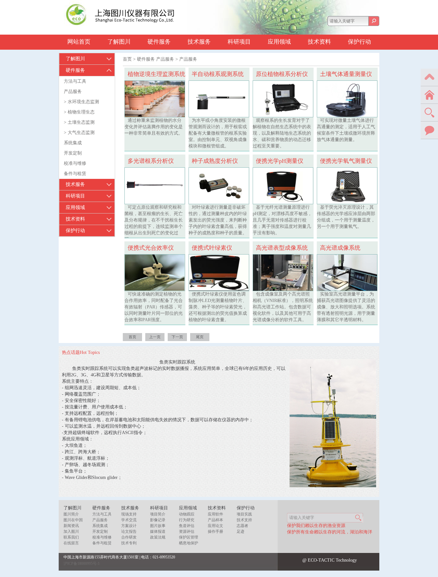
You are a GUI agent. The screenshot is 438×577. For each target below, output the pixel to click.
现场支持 (129, 514)
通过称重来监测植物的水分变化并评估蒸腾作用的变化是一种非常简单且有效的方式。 (153, 127)
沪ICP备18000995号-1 (81, 563)
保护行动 (359, 41)
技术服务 (199, 41)
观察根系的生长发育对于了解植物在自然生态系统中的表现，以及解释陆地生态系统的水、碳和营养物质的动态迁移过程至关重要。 (282, 133)
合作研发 (129, 537)
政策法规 (157, 537)
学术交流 (129, 520)
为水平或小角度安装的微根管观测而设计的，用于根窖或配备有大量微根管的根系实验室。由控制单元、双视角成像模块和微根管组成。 (218, 133)
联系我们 (71, 537)
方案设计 (129, 525)
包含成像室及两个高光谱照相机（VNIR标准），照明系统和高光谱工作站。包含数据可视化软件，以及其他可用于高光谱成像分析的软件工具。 (283, 307)
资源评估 (186, 531)
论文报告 (129, 531)
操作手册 (215, 531)
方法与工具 (75, 81)
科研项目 (239, 41)
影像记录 (157, 520)
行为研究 (186, 520)
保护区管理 (188, 537)
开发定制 (73, 153)
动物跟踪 (186, 514)
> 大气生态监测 (79, 132)
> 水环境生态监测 (81, 101)
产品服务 (73, 91)
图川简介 (71, 514)
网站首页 (78, 41)
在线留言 (71, 543)
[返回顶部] (429, 77)
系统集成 (73, 142)
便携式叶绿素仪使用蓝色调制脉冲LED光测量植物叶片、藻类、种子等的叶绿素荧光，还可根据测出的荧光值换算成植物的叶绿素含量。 (218, 307)
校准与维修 (75, 163)
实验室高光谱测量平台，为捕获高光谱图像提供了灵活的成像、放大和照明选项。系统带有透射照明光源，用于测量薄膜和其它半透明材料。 (346, 307)
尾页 (200, 337)
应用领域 (279, 41)
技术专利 (129, 543)
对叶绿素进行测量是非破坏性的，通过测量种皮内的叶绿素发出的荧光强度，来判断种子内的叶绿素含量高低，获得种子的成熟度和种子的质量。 (218, 220)
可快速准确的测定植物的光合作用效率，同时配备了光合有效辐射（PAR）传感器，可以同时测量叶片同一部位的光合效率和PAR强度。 (153, 307)
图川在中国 (73, 520)
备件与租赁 (75, 173)
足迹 (240, 531)
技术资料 (319, 41)
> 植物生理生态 (79, 112)
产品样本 (215, 520)
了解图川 (119, 41)
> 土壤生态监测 (79, 122)
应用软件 (215, 514)
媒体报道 (157, 531)
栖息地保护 (188, 543)
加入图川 (71, 531)
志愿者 (242, 525)
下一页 (177, 337)
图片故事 (157, 525)
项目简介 (157, 514)
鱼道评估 (186, 525)
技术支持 (244, 520)
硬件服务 (159, 41)
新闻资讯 (71, 525)
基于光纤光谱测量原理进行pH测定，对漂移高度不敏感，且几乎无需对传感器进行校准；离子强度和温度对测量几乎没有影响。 (282, 220)
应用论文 (215, 525)
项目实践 (244, 514)
